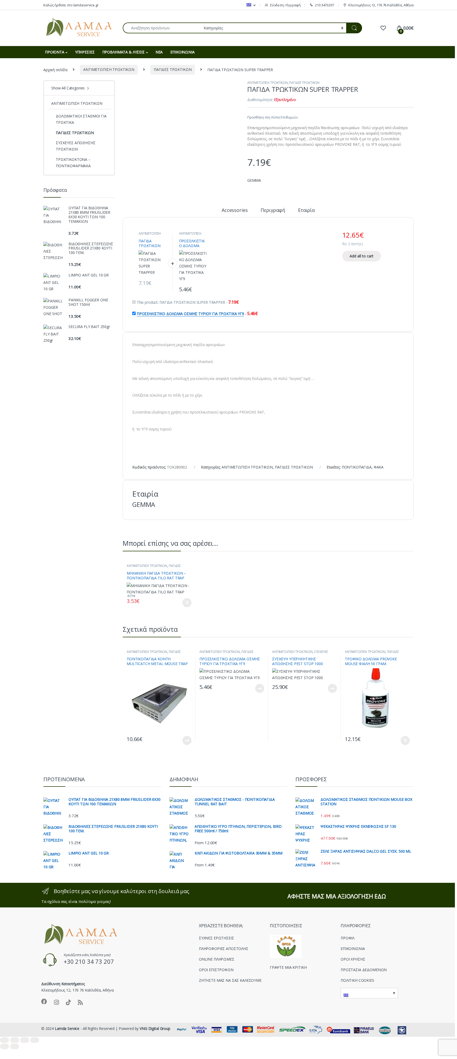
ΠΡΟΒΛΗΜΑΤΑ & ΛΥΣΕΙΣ (123, 51)
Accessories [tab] (235, 210)
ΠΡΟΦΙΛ (347, 937)
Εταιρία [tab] (306, 210)
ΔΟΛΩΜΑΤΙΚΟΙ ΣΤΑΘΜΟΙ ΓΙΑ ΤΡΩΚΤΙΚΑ (81, 119)
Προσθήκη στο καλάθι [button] (182, 602)
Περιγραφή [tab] (273, 210)
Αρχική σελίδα (55, 69)
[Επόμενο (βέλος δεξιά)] (14, 1046)
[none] (369, 993)
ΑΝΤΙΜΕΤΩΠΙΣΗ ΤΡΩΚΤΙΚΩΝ (108, 69)
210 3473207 (324, 5)
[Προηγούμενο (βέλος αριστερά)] (4, 1046)
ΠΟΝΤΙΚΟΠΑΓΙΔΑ (357, 467)
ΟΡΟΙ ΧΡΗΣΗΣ (353, 959)
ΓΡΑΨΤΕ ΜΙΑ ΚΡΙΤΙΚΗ (288, 967)
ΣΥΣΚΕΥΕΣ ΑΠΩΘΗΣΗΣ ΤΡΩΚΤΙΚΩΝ (300, 653)
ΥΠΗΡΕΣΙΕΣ (85, 51)
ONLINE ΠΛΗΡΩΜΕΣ (216, 959)
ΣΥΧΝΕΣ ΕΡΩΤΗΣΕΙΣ (216, 937)
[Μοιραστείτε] (24, 1040)
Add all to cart (361, 255)
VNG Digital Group (155, 1028)
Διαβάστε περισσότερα (180, 740)
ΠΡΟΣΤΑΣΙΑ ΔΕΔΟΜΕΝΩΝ (364, 969)
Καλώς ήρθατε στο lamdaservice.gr (71, 5)
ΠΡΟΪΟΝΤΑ (54, 51)
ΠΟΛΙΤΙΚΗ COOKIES (357, 980)
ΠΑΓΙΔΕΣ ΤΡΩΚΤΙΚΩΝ (173, 69)
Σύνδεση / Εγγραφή (285, 5)
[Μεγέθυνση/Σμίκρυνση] (4, 1040)
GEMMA (254, 180)
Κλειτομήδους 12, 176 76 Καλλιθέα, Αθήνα (381, 5)
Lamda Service (67, 1028)
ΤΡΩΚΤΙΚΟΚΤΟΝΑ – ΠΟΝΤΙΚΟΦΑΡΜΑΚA (73, 162)
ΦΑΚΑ (378, 467)
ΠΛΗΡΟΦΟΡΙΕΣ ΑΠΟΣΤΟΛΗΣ (223, 948)
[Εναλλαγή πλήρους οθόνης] (14, 1040)
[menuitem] (250, 5)
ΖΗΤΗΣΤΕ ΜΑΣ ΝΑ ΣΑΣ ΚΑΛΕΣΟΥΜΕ (230, 980)
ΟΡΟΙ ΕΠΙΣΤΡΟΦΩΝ (216, 969)
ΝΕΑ (159, 51)
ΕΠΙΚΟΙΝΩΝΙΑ (182, 51)
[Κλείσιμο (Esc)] (34, 1040)
